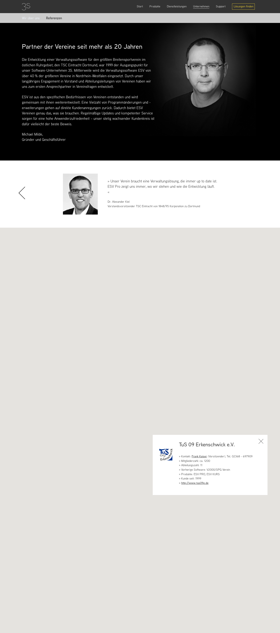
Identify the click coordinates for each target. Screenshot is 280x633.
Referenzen (54, 18)
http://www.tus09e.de (194, 483)
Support (220, 6)
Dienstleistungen (177, 6)
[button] (195, 325)
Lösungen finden (243, 6)
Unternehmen (201, 6)
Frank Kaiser (199, 456)
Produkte (154, 6)
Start (140, 6)
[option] (140, 194)
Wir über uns (31, 18)
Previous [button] (25, 201)
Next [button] (258, 201)
